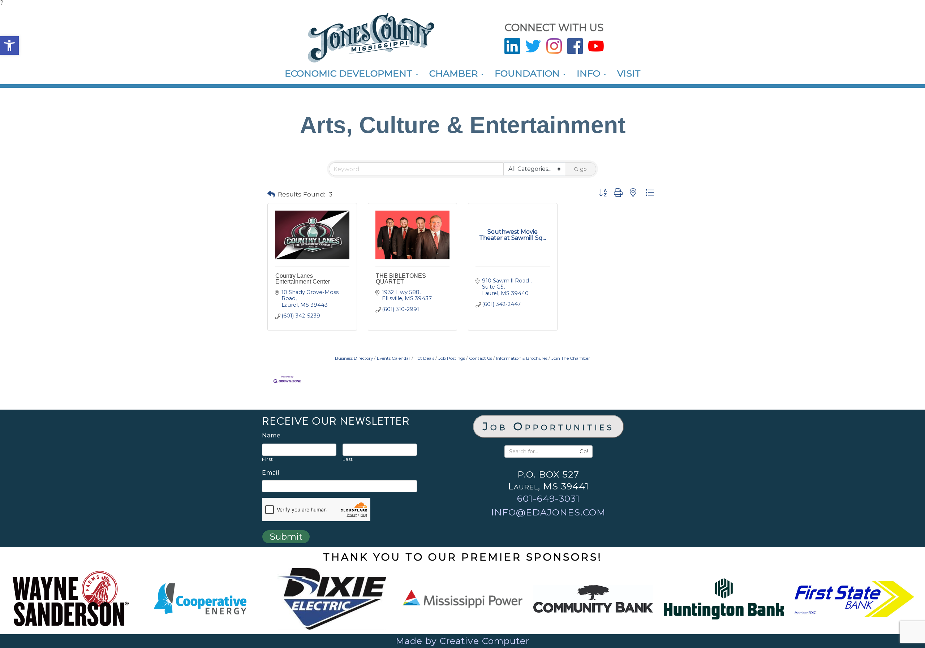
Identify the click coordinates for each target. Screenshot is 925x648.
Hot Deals (424, 358)
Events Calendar (393, 358)
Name (271, 436)
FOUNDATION (528, 73)
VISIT (629, 73)
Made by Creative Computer (462, 640)
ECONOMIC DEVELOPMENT (350, 73)
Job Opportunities (548, 426)
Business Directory (354, 358)
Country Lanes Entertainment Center (302, 279)
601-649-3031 (548, 498)
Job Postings (451, 358)
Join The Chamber (570, 358)
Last (348, 459)
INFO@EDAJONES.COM (548, 512)
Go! (584, 451)
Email (271, 473)
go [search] (583, 169)
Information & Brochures (521, 358)
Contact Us (480, 358)
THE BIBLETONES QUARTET (401, 279)
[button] (9, 45)
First (267, 459)
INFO (590, 73)
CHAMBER (454, 73)
